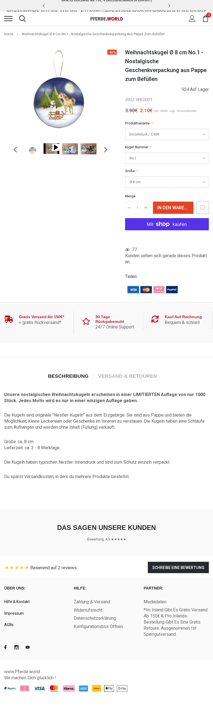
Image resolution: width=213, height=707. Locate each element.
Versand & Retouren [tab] (127, 376)
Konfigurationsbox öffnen (98, 627)
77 (134, 250)
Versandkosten (187, 111)
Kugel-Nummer (138, 147)
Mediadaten (155, 602)
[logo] (106, 18)
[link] (33, 148)
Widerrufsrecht (88, 610)
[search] (22, 18)
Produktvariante (139, 123)
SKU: (130, 100)
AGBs (9, 625)
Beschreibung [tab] (68, 376)
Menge (130, 196)
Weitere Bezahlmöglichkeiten (167, 238)
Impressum (14, 613)
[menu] (8, 18)
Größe (131, 171)
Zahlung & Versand (92, 602)
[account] (192, 18)
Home (8, 34)
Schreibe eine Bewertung (178, 568)
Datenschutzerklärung (95, 618)
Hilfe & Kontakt (17, 602)
